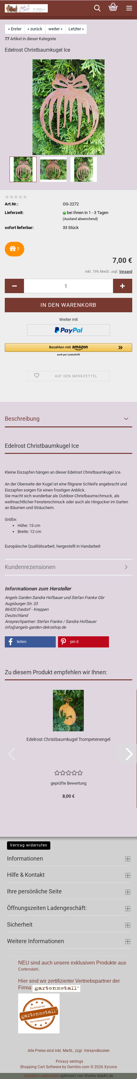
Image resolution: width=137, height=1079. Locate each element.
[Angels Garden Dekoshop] (24, 8)
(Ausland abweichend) (80, 219)
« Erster (14, 28)
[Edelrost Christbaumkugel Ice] (68, 107)
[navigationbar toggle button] (129, 8)
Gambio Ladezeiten (41, 1075)
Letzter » (76, 28)
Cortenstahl (28, 969)
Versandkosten (97, 1050)
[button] (14, 286)
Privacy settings (69, 1061)
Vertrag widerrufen (28, 845)
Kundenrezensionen (30, 567)
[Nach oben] (119, 1069)
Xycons (110, 1067)
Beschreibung (22, 418)
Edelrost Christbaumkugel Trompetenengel (68, 739)
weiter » (55, 28)
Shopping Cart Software (40, 1067)
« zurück (34, 28)
